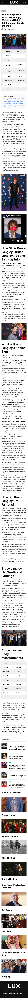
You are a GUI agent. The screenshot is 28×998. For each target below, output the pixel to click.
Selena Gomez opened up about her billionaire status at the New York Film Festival (17, 785)
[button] (2, 2)
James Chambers (9, 836)
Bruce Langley (21, 51)
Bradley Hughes (9, 879)
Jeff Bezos (6, 910)
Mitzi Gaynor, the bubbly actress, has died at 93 (16, 757)
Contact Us (12, 993)
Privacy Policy (21, 993)
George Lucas (8, 815)
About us (5, 993)
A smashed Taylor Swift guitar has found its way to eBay (17, 776)
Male (21, 55)
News (10, 743)
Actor (3, 10)
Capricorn (21, 80)
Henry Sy (5, 976)
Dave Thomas (8, 858)
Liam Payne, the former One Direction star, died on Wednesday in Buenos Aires (17, 766)
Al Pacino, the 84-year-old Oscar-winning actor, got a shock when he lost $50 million (17, 748)
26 (21, 60)
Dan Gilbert (6, 931)
